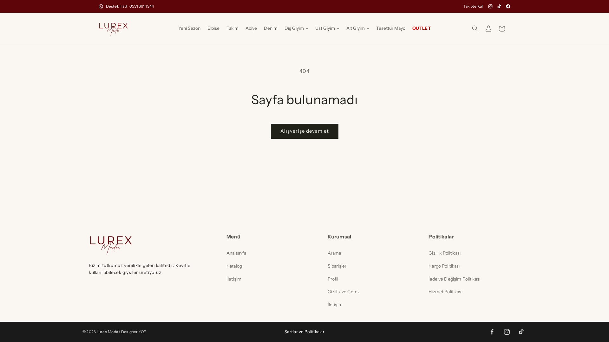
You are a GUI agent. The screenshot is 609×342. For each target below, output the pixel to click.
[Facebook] (508, 6)
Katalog (234, 266)
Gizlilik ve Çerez (344, 291)
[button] (296, 28)
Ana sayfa (236, 253)
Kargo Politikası (444, 266)
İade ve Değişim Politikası (454, 279)
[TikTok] (499, 6)
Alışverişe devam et (304, 131)
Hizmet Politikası (445, 291)
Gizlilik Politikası (445, 253)
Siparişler (337, 266)
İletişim (233, 279)
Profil (333, 279)
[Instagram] (490, 6)
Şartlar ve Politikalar (304, 331)
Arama (334, 253)
